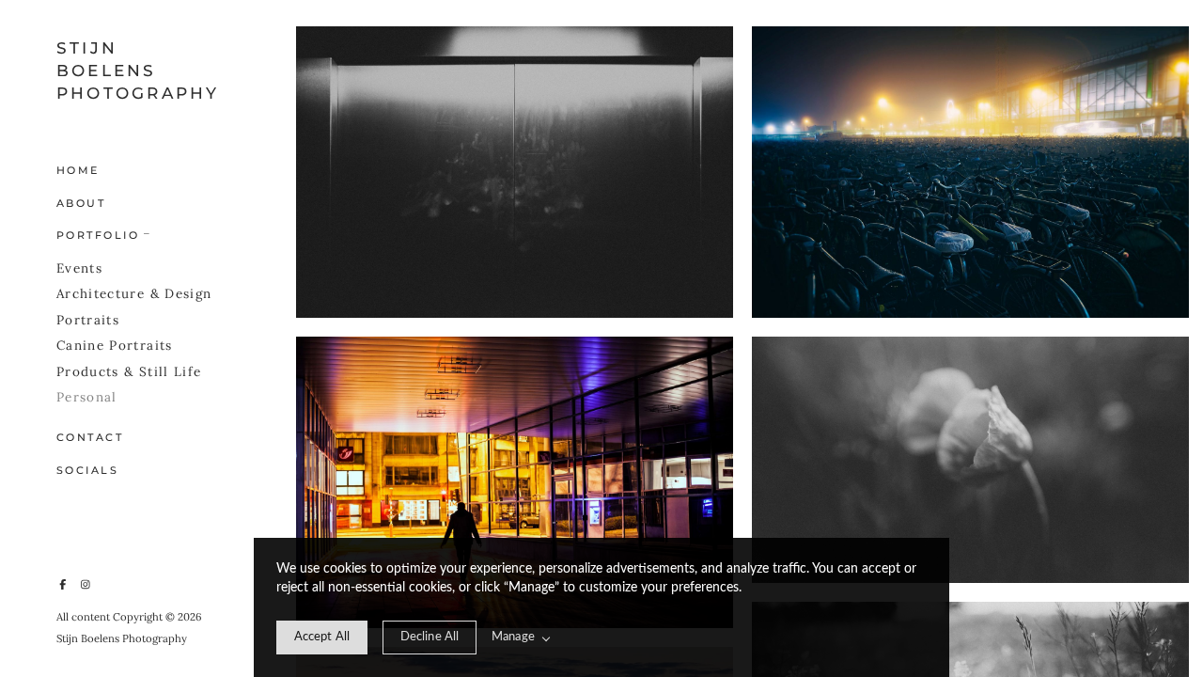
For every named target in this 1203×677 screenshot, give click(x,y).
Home (78, 170)
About (80, 203)
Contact (89, 437)
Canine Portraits (114, 345)
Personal (86, 396)
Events (79, 268)
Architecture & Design (133, 293)
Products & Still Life (128, 371)
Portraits (87, 319)
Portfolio (97, 235)
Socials (87, 470)
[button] (147, 232)
